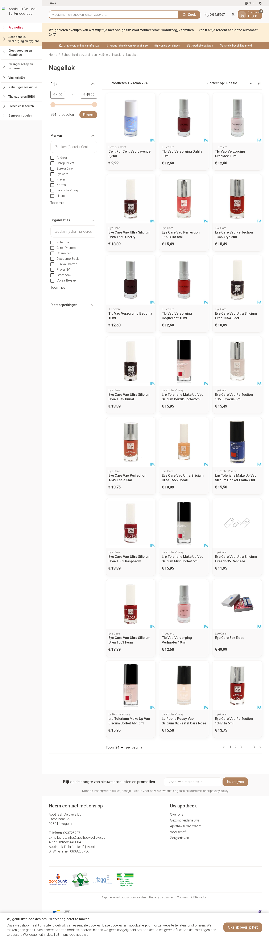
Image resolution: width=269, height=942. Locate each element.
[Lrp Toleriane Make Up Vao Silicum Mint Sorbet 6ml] (184, 523)
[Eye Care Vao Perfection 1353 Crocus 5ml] (237, 361)
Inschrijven (235, 782)
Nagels (116, 54)
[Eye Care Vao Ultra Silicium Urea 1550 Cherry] (131, 199)
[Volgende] (259, 747)
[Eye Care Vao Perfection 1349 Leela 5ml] (131, 442)
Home (53, 54)
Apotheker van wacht (185, 826)
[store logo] (21, 11)
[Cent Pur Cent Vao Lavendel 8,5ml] (131, 118)
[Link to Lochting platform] (259, 912)
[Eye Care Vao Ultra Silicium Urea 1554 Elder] (237, 280)
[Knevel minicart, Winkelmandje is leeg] (242, 14)
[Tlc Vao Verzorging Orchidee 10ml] (237, 118)
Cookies (182, 897)
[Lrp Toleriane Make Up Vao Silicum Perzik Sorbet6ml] (184, 361)
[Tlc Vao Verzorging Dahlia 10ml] (184, 118)
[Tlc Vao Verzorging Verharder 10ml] (184, 604)
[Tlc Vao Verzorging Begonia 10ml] (131, 280)
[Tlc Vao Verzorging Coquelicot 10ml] (184, 280)
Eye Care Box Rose (229, 638)
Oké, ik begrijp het (243, 927)
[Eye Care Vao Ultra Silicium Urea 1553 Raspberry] (131, 523)
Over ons (176, 814)
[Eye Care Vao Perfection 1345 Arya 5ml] (237, 199)
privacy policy (219, 791)
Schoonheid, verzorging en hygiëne (85, 54)
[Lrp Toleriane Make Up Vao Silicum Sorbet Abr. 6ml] (131, 685)
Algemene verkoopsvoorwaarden (124, 897)
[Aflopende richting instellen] (259, 83)
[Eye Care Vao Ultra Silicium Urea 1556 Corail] (184, 442)
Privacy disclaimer (161, 897)
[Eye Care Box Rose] (237, 604)
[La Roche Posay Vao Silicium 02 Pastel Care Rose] (184, 685)
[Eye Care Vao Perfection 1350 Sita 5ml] (184, 199)
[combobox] (113, 14)
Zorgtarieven (179, 838)
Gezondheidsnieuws (184, 820)
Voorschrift (178, 832)
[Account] (233, 15)
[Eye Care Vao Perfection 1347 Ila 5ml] (237, 685)
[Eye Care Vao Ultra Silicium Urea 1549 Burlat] (131, 361)
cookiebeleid (78, 935)
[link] (225, 747)
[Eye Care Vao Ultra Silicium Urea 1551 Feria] (131, 604)
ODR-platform (200, 897)
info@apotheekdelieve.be (86, 837)
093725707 (71, 833)
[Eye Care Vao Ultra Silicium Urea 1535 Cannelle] (237, 523)
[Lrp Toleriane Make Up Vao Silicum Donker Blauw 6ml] (237, 442)
